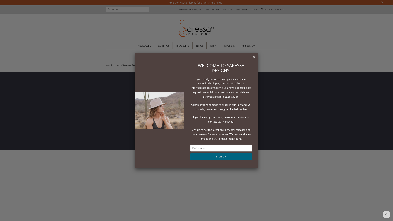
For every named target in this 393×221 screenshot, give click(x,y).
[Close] (253, 57)
